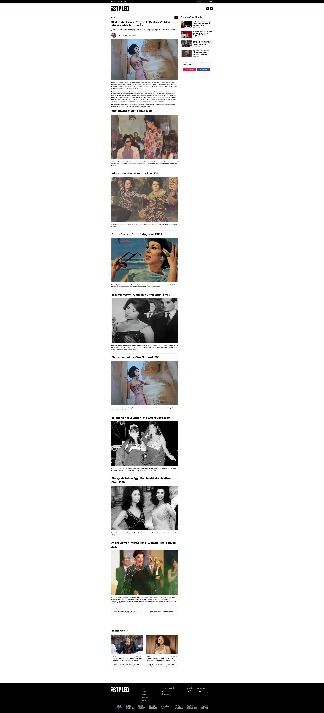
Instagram (190, 70)
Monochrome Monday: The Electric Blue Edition (160, 612)
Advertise (144, 694)
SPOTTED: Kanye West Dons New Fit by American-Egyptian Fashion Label (125, 612)
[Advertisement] (142, 623)
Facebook (204, 70)
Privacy (144, 700)
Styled (113, 17)
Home (143, 688)
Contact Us (145, 697)
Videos (144, 691)
